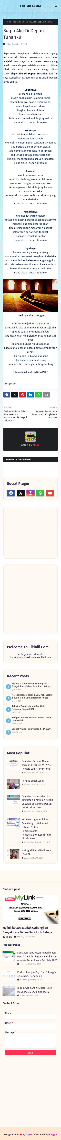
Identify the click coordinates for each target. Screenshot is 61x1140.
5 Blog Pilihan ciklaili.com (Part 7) (36, 852)
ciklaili (36, 445)
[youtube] (50, 493)
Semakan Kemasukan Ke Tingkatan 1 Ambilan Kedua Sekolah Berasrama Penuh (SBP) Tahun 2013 (37, 802)
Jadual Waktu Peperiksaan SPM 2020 (31, 729)
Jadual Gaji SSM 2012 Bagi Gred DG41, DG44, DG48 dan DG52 (34, 989)
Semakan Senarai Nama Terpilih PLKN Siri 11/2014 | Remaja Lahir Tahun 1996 (37, 765)
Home (8, 22)
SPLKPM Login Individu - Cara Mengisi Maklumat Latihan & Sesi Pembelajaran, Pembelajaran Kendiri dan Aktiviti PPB (37, 829)
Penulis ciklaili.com (33, 780)
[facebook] (11, 493)
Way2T (29, 1134)
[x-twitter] (21, 493)
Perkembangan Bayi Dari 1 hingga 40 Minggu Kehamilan (36, 974)
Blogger (53, 1134)
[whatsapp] (40, 493)
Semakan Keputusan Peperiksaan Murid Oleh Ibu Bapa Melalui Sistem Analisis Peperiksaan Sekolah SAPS (37, 956)
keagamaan (18, 22)
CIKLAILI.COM (30, 6)
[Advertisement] (32, 532)
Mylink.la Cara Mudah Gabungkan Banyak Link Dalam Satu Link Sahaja (27, 930)
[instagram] (30, 493)
